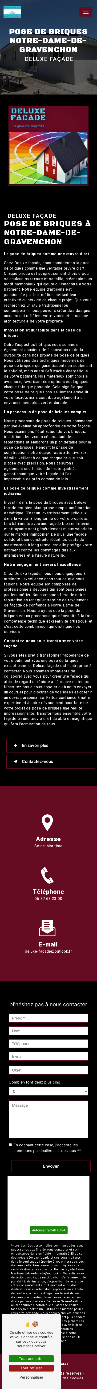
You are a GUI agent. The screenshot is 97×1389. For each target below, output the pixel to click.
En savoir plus (35, 745)
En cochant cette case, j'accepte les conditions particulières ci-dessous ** (47, 1148)
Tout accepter (31, 1358)
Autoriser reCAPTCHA (48, 1230)
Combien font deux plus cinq (34, 1082)
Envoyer (51, 1166)
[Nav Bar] (85, 12)
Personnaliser (31, 1377)
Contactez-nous (37, 761)
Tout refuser (31, 1368)
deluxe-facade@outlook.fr (48, 951)
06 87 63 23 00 (48, 898)
